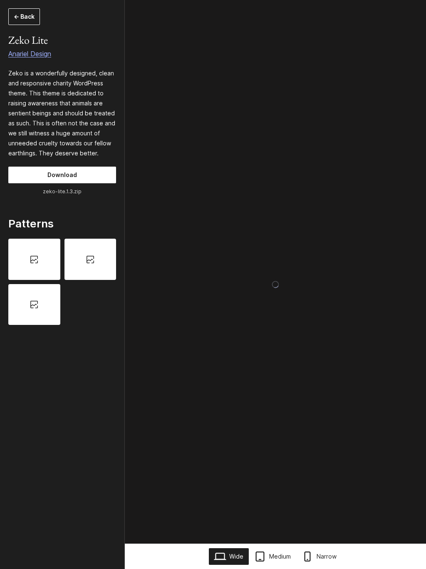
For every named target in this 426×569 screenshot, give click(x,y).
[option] (34, 259)
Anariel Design (29, 54)
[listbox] (62, 282)
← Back (24, 16)
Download (62, 174)
